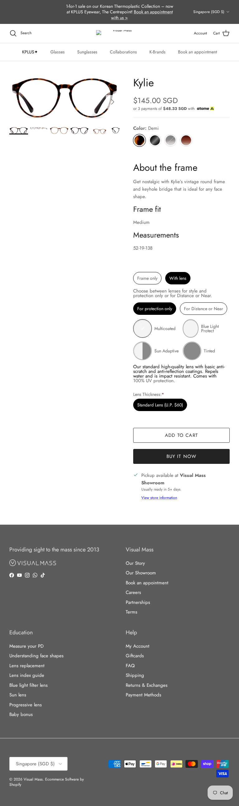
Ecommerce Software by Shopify (46, 782)
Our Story (135, 563)
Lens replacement (27, 665)
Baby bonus (21, 714)
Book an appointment (197, 52)
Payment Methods (143, 694)
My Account (137, 646)
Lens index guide (26, 675)
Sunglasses (87, 52)
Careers (133, 592)
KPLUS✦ (30, 52)
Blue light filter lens (28, 685)
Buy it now (181, 456)
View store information (159, 497)
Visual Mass (33, 779)
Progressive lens (25, 704)
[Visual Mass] (119, 33)
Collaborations (123, 52)
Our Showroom (141, 572)
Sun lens (17, 694)
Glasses (57, 52)
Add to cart (181, 435)
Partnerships (138, 602)
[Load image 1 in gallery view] (64, 99)
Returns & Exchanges (146, 685)
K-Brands (157, 52)
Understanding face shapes (36, 655)
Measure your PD (26, 646)
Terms (131, 612)
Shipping (135, 675)
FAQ (130, 665)
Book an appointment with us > (142, 14)
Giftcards (135, 655)
